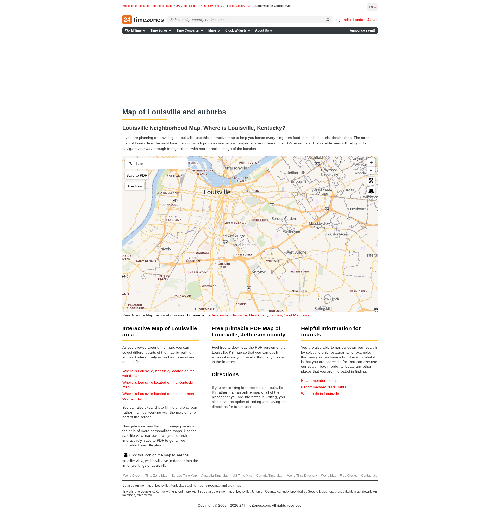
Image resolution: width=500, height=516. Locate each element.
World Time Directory (302, 475)
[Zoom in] (371, 162)
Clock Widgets (236, 30)
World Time (133, 30)
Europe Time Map (184, 475)
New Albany (258, 315)
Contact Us (369, 475)
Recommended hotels (319, 380)
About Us (262, 30)
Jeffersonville (217, 315)
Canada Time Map (269, 475)
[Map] (250, 234)
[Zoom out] (371, 170)
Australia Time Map (215, 475)
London (359, 19)
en (371, 7)
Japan (372, 19)
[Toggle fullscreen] (371, 181)
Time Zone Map (156, 475)
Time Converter (188, 30)
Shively (276, 315)
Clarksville (238, 315)
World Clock (131, 475)
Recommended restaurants (323, 387)
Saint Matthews (296, 315)
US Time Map (242, 475)
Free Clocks (348, 475)
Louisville (195, 315)
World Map (328, 475)
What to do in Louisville (320, 393)
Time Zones (159, 30)
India (347, 19)
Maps (212, 30)
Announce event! (362, 30)
